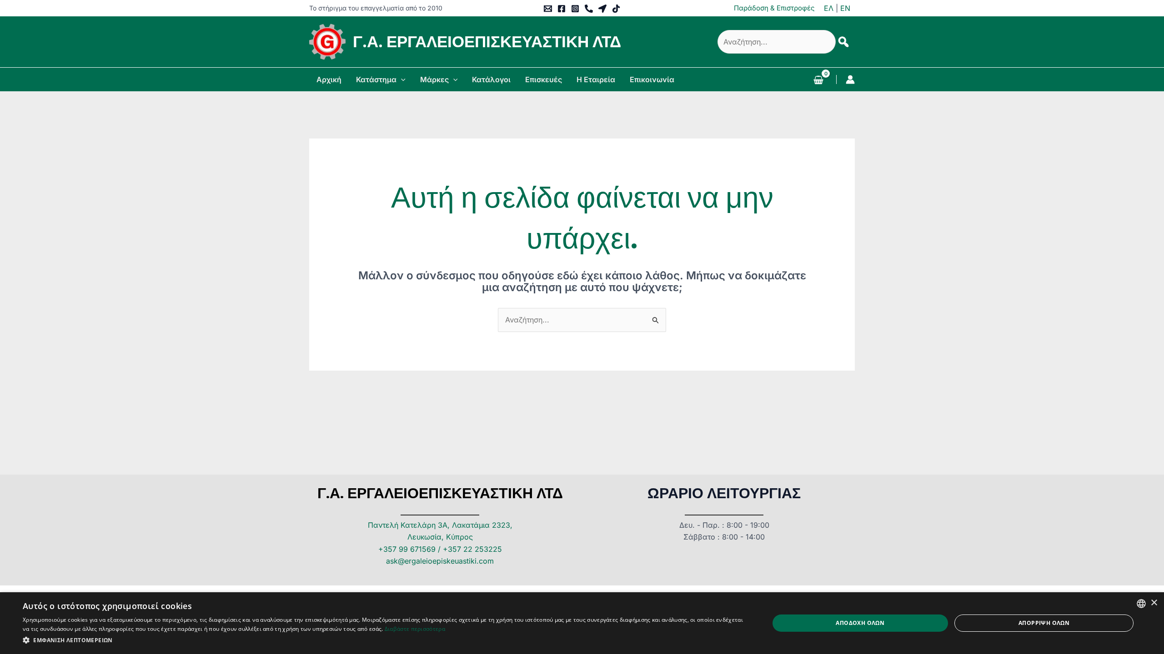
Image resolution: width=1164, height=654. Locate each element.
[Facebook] (561, 9)
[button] (401, 79)
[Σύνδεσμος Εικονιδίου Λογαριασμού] (850, 79)
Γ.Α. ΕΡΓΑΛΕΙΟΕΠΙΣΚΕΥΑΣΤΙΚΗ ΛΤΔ (487, 41)
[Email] (548, 9)
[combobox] (1141, 603)
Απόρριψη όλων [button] (1043, 623)
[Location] (602, 9)
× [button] (1153, 603)
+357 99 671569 (407, 549)
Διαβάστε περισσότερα (415, 629)
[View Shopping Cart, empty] (818, 80)
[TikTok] (616, 9)
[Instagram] (575, 9)
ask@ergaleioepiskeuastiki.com (440, 560)
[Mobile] (589, 9)
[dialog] (582, 623)
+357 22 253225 (472, 549)
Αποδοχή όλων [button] (860, 623)
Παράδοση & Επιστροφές (774, 8)
